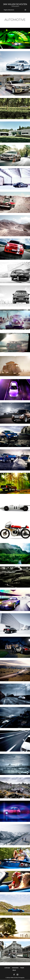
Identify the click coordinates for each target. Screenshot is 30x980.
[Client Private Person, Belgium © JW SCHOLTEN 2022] (15, 236)
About (14, 970)
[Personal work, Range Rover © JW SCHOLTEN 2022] (15, 282)
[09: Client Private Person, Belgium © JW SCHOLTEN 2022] (15, 259)
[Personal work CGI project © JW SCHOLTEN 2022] (15, 48)
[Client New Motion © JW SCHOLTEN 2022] (15, 868)
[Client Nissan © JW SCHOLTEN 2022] (15, 493)
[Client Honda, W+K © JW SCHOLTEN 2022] (15, 517)
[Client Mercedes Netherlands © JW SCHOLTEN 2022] (15, 95)
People (22, 967)
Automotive (15, 967)
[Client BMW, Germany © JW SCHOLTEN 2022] (15, 704)
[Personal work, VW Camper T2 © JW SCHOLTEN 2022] (15, 329)
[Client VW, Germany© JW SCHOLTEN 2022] (15, 634)
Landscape (7, 967)
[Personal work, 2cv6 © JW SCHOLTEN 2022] (15, 821)
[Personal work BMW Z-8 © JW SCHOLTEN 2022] (15, 610)
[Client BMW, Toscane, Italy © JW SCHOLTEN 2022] (15, 587)
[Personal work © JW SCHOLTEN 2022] (15, 189)
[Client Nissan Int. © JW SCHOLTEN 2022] (15, 681)
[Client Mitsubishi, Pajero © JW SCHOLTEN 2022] (15, 423)
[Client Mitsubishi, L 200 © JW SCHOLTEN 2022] (15, 446)
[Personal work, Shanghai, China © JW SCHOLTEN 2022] (15, 962)
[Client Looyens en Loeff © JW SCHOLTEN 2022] (15, 564)
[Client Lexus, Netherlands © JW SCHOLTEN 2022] (15, 657)
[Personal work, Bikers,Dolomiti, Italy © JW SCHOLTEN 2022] (15, 845)
